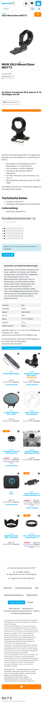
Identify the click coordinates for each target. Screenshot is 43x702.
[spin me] (21, 132)
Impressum (8, 588)
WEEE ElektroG (14, 608)
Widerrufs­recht (32, 595)
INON (4, 13)
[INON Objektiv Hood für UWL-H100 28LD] (11, 523)
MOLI (11, 373)
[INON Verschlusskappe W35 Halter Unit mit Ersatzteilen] (32, 438)
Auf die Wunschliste (11, 102)
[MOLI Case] (11, 481)
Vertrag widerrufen (17, 602)
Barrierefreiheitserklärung (13, 595)
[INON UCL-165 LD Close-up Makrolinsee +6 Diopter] (32, 523)
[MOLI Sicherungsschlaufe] (11, 361)
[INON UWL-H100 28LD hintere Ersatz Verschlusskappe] (32, 400)
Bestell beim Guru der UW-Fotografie (22, 574)
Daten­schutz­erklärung (23, 588)
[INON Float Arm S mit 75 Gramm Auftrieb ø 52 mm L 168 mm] (32, 481)
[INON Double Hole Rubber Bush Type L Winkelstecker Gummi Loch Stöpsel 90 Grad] (32, 361)
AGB (36, 588)
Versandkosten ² (16, 382)
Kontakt (30, 602)
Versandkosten (27, 608)
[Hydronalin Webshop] (12, 3)
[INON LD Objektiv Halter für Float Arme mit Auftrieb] (11, 438)
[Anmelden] (26, 3)
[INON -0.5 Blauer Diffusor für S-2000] (11, 400)
